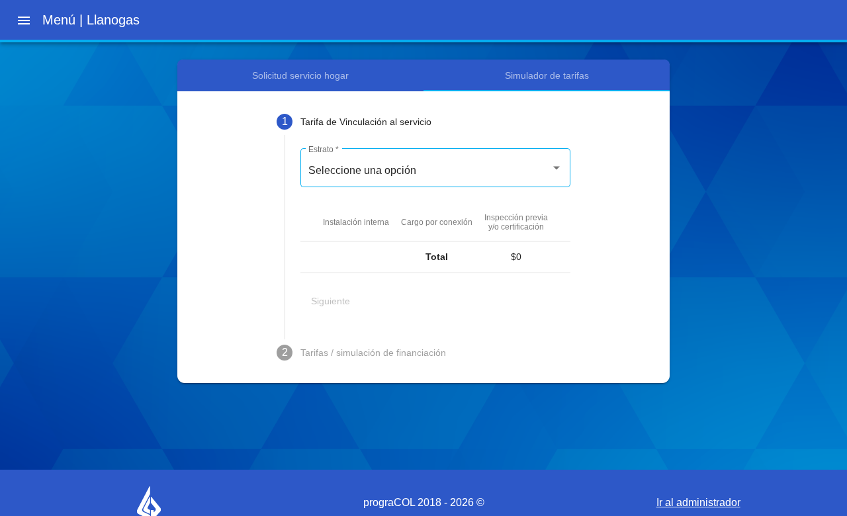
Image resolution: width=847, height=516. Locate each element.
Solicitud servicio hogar (300, 75)
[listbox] (435, 171)
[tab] (423, 122)
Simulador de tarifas (547, 75)
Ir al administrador (698, 502)
